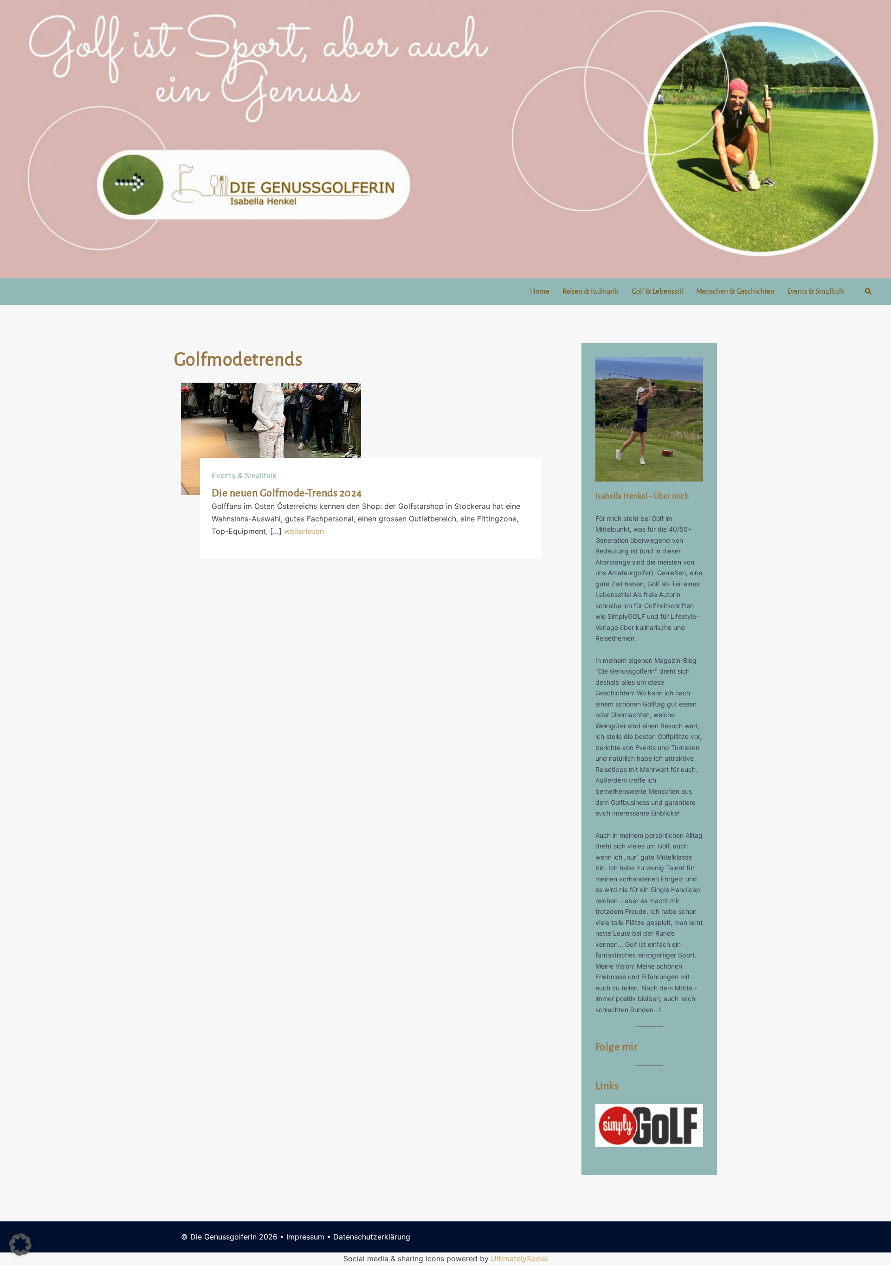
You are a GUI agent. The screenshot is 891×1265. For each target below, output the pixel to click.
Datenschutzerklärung (371, 1236)
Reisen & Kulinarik (590, 291)
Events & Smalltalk (816, 291)
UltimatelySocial (519, 1258)
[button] (868, 291)
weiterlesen (304, 531)
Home (539, 291)
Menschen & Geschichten (735, 291)
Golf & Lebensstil (657, 291)
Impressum (305, 1236)
